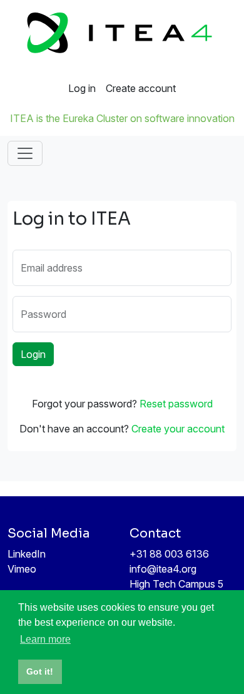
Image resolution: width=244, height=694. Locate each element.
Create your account (178, 428)
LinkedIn (27, 554)
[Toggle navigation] (25, 153)
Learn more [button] (45, 639)
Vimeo (22, 569)
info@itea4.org (163, 569)
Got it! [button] (39, 671)
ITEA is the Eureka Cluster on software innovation (122, 118)
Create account (141, 88)
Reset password (176, 403)
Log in (82, 88)
